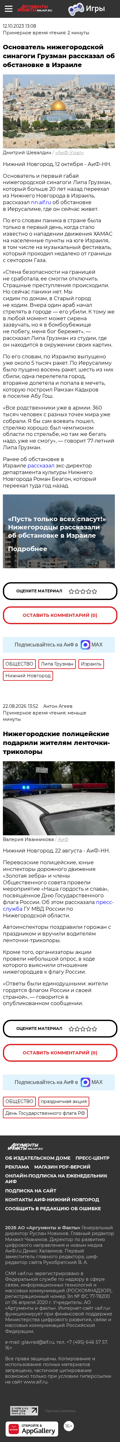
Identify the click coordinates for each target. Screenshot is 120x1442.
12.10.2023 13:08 (19, 26)
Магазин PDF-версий (62, 1167)
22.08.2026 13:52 (20, 706)
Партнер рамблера (60, 1411)
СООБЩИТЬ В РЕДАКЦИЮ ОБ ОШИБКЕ (53, 1208)
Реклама (17, 1167)
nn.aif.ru (41, 202)
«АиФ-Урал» (69, 152)
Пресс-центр (92, 1158)
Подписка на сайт (30, 1191)
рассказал (41, 466)
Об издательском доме (37, 1158)
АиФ (63, 839)
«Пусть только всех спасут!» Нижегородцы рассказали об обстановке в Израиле (57, 527)
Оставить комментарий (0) (60, 615)
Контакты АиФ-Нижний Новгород (52, 1200)
